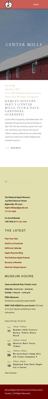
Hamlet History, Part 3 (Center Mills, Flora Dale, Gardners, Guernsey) (22, 107)
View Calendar (11, 373)
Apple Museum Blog (14, 253)
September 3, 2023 (12, 89)
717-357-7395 (21, 221)
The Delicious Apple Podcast (17, 258)
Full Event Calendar (13, 248)
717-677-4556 (10, 211)
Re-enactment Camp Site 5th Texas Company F (27, 355)
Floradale (20, 92)
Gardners (28, 92)
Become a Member (13, 262)
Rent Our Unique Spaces (15, 267)
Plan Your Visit (11, 239)
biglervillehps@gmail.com (16, 208)
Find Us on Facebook (14, 243)
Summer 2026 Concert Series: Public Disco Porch (25, 332)
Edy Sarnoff (10, 85)
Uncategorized (32, 96)
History (8, 96)
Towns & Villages (19, 96)
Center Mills (10, 92)
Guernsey (37, 92)
